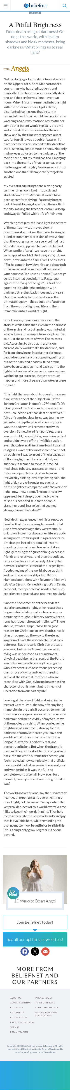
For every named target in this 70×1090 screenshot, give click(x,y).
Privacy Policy (43, 997)
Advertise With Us (20, 1002)
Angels (35, 13)
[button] (64, 5)
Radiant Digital (19, 1032)
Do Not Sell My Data (46, 1007)
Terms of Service (45, 1002)
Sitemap (14, 1027)
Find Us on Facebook (22, 1022)
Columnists (17, 1012)
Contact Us (16, 1007)
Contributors (18, 1017)
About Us (15, 997)
